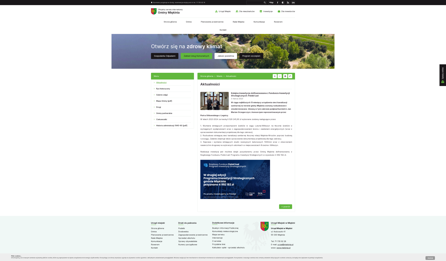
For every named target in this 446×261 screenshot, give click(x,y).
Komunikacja (259, 22)
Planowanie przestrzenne (212, 22)
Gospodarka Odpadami (164, 56)
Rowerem (278, 22)
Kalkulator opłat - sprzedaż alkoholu (228, 247)
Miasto (219, 76)
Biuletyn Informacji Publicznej (225, 228)
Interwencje (217, 238)
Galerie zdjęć (162, 95)
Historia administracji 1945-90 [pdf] (171, 125)
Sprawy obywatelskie (187, 241)
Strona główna (170, 22)
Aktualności (161, 82)
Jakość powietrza (226, 56)
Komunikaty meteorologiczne (225, 231)
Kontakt (223, 30)
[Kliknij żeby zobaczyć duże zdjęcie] (214, 101)
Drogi (158, 107)
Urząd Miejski (225, 11)
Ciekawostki (161, 119)
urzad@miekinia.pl (285, 244)
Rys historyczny (163, 89)
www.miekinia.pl (283, 248)
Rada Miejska (238, 22)
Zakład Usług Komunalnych (196, 56)
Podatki (181, 228)
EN (293, 3)
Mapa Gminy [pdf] (164, 101)
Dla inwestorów (288, 11)
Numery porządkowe (187, 244)
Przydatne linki (218, 244)
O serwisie (216, 241)
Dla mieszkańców (247, 11)
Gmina (189, 22)
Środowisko (183, 231)
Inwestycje (268, 11)
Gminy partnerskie (164, 113)
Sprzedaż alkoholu (186, 238)
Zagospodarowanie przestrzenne (193, 235)
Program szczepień (251, 56)
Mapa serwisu (218, 234)
